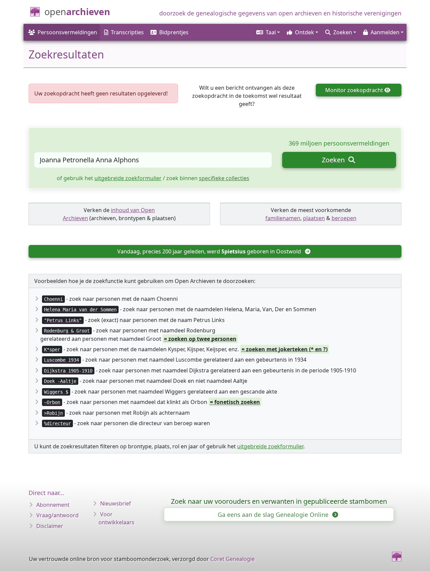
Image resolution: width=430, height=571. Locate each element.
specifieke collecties (224, 178)
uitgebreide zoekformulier (128, 178)
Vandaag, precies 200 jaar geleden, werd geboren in (209, 251)
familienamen (282, 218)
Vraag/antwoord (57, 515)
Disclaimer (49, 526)
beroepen (344, 218)
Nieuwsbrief (115, 503)
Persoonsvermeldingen (67, 32)
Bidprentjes (173, 32)
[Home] (396, 556)
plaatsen (314, 218)
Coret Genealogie (232, 559)
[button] (267, 32)
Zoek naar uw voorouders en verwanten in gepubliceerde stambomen (279, 501)
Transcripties (127, 32)
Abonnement (53, 504)
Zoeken (334, 159)
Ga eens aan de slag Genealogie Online (274, 515)
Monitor (354, 90)
